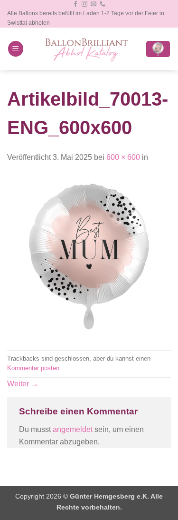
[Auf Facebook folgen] (75, 4)
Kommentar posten (33, 368)
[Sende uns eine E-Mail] (93, 4)
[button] (15, 49)
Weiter (22, 384)
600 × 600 (123, 157)
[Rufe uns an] (102, 4)
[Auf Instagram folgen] (84, 4)
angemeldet (73, 429)
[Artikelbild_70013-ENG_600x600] (89, 256)
